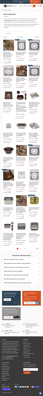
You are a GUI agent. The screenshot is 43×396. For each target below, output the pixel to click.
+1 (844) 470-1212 (9, 357)
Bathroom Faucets (5, 375)
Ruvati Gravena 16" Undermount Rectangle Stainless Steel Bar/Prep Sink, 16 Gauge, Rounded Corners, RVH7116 (21, 210)
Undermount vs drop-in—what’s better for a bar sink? (16, 267)
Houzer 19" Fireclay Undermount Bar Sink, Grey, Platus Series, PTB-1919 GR (34, 235)
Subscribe (27, 372)
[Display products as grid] (37, 37)
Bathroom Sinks (5, 373)
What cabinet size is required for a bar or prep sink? (16, 275)
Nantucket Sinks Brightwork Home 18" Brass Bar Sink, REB (34, 209)
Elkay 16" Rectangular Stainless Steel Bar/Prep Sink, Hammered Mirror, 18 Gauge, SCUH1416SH (34, 135)
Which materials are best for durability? (13, 271)
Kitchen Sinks (4, 364)
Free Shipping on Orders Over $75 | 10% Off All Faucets (21, 2)
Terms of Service (26, 357)
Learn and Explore (27, 350)
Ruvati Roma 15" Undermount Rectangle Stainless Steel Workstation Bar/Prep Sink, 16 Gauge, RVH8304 (8, 185)
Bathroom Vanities (5, 378)
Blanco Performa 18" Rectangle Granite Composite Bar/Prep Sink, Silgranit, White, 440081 (21, 184)
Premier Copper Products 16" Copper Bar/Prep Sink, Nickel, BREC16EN (8, 209)
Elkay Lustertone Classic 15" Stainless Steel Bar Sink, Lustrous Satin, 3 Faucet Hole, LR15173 (34, 184)
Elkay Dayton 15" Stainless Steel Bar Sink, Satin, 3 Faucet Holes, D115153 (34, 79)
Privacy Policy (26, 355)
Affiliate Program (26, 346)
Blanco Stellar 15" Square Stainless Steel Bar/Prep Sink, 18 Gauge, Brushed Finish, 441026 (8, 135)
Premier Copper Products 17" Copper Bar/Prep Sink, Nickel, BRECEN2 (21, 134)
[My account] (37, 6)
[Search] (34, 6)
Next (37, 248)
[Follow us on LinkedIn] (9, 387)
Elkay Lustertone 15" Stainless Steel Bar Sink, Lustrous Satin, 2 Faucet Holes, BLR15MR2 (7, 79)
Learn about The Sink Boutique (12, 352)
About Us (25, 341)
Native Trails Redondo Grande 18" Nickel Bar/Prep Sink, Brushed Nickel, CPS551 (21, 79)
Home (3, 10)
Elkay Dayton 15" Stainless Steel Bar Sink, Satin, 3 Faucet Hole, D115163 (34, 53)
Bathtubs (4, 376)
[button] (40, 393)
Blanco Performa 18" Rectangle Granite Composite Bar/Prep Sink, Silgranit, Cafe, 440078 (8, 104)
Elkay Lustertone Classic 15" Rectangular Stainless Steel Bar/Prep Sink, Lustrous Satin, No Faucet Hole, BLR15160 (34, 105)
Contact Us (25, 348)
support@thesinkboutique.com (12, 355)
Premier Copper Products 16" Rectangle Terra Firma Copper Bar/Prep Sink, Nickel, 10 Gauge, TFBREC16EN (21, 236)
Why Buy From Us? (27, 343)
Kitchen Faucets (5, 371)
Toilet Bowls (4, 380)
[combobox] (26, 6)
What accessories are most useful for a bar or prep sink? (17, 263)
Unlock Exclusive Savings (36, 2)
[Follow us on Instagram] (5, 387)
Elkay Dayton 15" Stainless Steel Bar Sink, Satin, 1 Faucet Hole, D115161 (34, 159)
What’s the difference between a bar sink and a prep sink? (17, 282)
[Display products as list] (38, 37)
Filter (6, 37)
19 (25, 248)
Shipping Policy (26, 351)
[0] (40, 6)
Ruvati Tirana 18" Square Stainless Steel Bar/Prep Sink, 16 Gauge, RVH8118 (21, 159)
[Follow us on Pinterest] (7, 387)
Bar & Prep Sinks (8, 10)
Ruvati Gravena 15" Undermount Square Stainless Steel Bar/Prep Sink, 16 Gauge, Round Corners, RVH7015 (7, 55)
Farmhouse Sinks (5, 366)
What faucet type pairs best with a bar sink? (14, 279)
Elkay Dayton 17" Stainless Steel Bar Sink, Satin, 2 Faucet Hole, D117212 (21, 53)
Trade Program (26, 345)
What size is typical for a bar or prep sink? (14, 259)
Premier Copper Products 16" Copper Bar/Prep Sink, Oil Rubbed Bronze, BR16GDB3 (8, 159)
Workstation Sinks (5, 368)
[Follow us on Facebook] (3, 387)
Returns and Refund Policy (28, 353)
